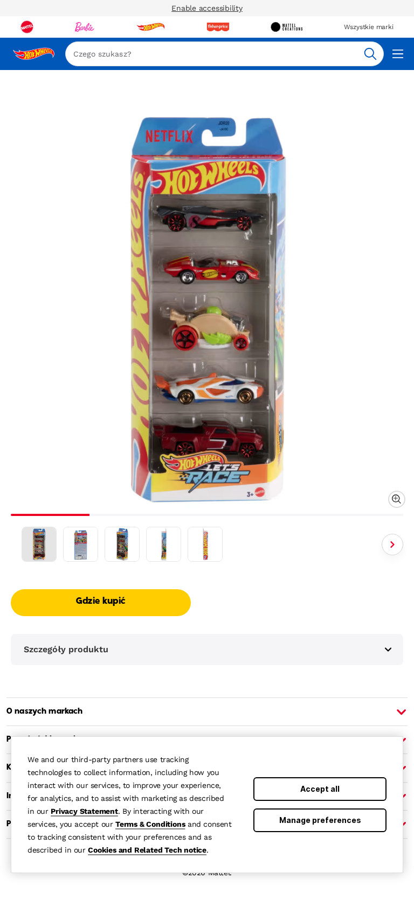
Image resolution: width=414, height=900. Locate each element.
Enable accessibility (207, 8)
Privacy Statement (84, 811)
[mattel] (27, 27)
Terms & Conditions (150, 824)
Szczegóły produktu (66, 649)
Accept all (320, 788)
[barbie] (85, 27)
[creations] (286, 27)
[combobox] (224, 53)
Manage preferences (320, 820)
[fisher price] (217, 27)
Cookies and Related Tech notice (147, 850)
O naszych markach (44, 711)
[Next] (392, 544)
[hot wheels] (150, 27)
